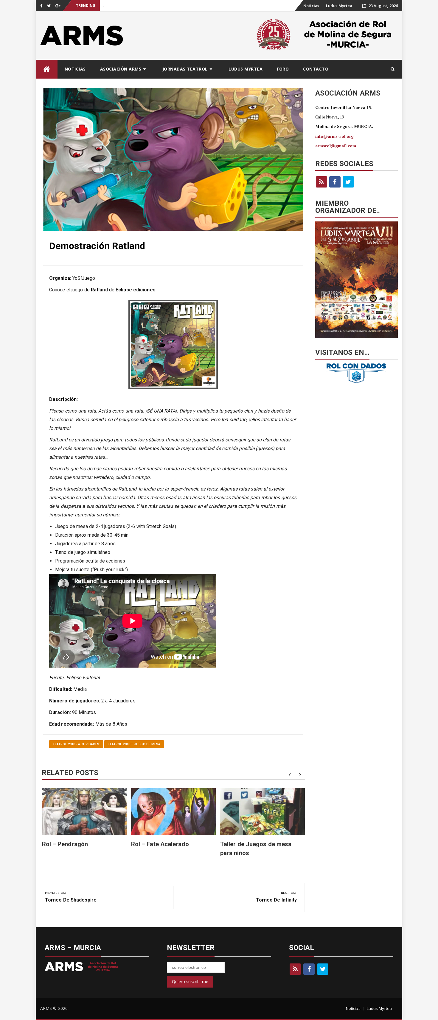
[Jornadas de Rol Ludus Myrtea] (356, 279)
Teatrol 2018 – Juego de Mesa (134, 744)
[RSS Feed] (321, 182)
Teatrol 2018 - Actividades (76, 744)
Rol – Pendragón (65, 844)
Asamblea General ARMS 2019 (129, 6)
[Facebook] (335, 182)
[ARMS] (47, 69)
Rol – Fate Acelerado (160, 844)
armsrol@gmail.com (335, 146)
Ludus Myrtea (339, 5)
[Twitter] (348, 182)
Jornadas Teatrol (185, 69)
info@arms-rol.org (334, 136)
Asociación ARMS (121, 69)
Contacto (315, 69)
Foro (283, 69)
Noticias (311, 5)
